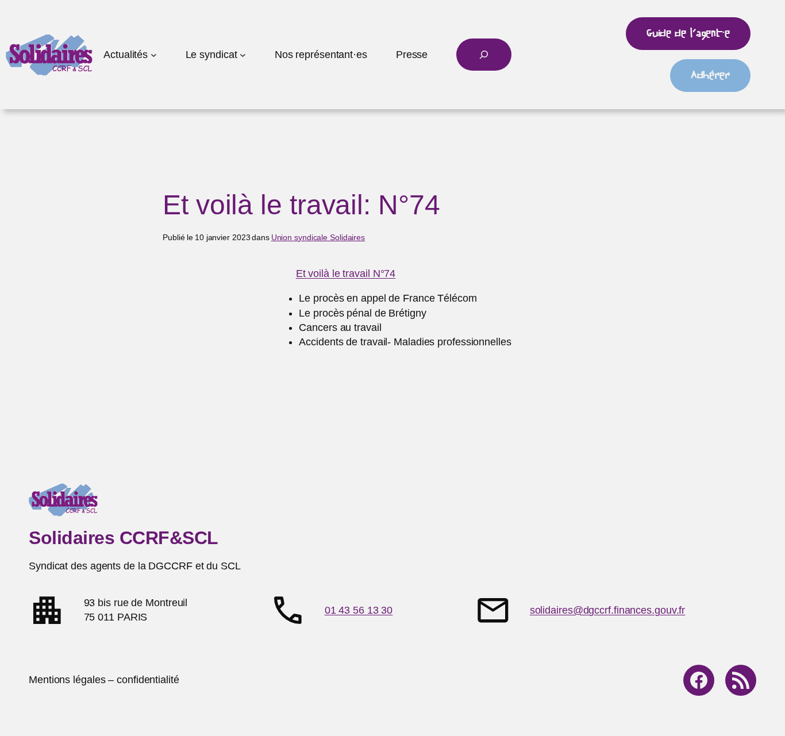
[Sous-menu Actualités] (154, 55)
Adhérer (710, 75)
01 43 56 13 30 (359, 610)
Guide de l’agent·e (688, 33)
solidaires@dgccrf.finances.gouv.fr (608, 610)
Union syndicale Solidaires (318, 237)
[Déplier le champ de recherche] (483, 54)
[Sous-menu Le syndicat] (243, 55)
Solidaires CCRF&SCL (123, 537)
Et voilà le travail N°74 (346, 273)
